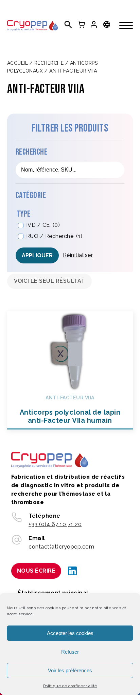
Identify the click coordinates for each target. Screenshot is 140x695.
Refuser (70, 652)
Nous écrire (36, 571)
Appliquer (37, 255)
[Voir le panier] (81, 24)
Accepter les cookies (70, 633)
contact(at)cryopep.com (61, 546)
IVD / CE (43, 225)
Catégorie (31, 195)
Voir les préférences (70, 670)
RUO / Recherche (54, 236)
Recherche (49, 63)
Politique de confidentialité (70, 685)
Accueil (17, 63)
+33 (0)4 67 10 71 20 (55, 524)
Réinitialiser (78, 255)
